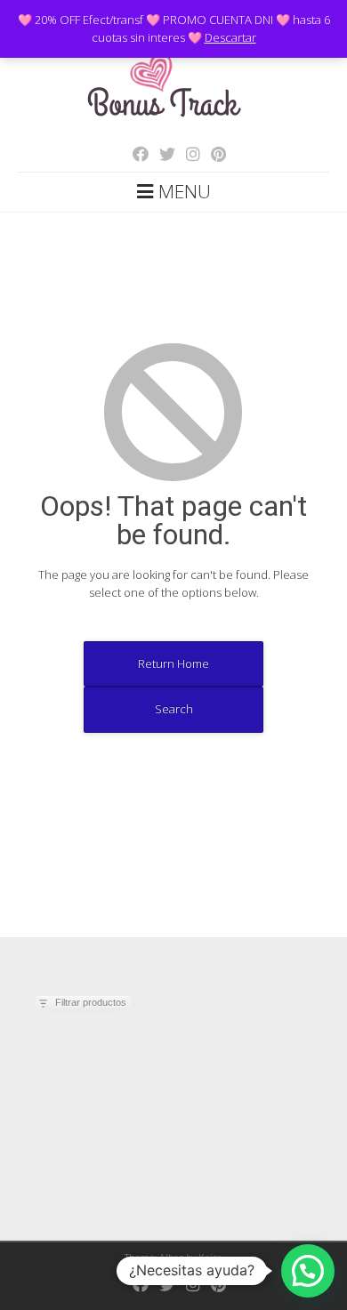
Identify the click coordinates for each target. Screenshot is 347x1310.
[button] (308, 1271)
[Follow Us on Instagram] (187, 154)
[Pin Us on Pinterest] (213, 154)
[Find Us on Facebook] (135, 154)
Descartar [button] (230, 37)
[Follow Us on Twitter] (162, 154)
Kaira (210, 1257)
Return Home (173, 663)
